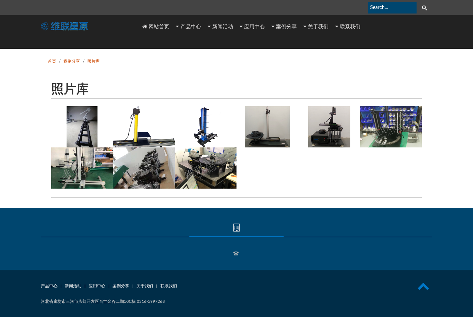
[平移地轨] (82, 126)
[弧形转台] (391, 126)
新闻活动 (222, 26)
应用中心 (254, 26)
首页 (52, 61)
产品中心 (190, 26)
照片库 (93, 61)
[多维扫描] (82, 168)
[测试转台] (144, 126)
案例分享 (286, 26)
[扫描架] (206, 126)
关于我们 (317, 26)
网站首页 (158, 26)
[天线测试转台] (267, 126)
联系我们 (349, 26)
